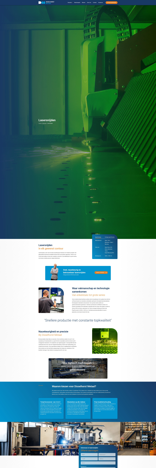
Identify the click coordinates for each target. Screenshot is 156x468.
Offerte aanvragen (111, 2)
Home (40, 123)
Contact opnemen (100, 272)
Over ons (89, 2)
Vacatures (100, 2)
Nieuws (83, 2)
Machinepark (77, 2)
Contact (94, 2)
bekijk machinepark (76, 374)
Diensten (70, 2)
